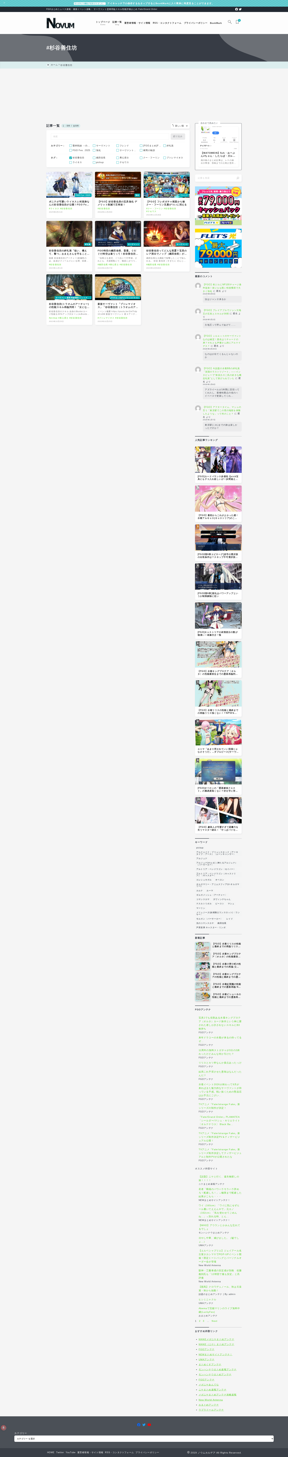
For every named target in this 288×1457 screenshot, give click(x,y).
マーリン (200, 908)
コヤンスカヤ (203, 899)
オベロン (219, 880)
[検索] (238, 178)
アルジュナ (201, 858)
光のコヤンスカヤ (205, 923)
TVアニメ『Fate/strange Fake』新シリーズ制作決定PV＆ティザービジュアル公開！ (219, 1137)
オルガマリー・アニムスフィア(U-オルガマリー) (217, 885)
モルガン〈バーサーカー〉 (209, 919)
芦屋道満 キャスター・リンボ (211, 927)
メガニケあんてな (209, 1384)
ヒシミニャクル (207, 1299)
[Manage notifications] (3, 1427)
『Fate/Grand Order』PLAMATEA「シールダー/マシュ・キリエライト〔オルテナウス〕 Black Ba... (219, 1121)
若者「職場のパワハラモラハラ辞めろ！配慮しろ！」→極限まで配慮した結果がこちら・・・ (220, 1193)
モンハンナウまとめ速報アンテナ (218, 1369)
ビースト (219, 904)
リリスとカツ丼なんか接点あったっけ (220, 1063)
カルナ (199, 891)
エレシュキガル (204, 880)
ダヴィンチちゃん (222, 899)
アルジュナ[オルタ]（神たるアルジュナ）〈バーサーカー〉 (216, 864)
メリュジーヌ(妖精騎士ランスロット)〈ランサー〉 (218, 913)
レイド (229, 919)
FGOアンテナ (206, 1349)
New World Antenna (211, 1399)
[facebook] (236, 9)
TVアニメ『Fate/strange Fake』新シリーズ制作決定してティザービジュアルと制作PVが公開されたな (220, 1153)
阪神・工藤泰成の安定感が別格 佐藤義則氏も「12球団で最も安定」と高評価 (220, 1274)
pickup (200, 848)
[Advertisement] (144, 93)
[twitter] (240, 9)
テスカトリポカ (204, 904)
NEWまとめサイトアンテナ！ (215, 1354)
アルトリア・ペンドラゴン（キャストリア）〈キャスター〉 (216, 875)
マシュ (231, 904)
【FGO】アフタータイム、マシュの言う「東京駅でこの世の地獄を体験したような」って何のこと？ (222, 410)
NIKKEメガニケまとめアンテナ (216, 1339)
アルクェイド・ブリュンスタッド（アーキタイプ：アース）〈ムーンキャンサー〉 (217, 853)
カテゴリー (20, 1433)
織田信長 (222, 923)
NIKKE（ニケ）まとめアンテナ (216, 1344)
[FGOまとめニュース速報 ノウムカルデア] (60, 23)
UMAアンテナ (206, 1359)
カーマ (209, 891)
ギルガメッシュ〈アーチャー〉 (211, 895)
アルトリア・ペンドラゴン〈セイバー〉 (216, 869)
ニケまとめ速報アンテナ (212, 1389)
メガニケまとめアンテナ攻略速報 (218, 1394)
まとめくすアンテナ (210, 1364)
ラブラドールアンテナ (211, 1409)
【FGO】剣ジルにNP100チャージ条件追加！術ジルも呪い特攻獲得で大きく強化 (222, 287)
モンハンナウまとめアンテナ (215, 1374)
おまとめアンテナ (209, 1404)
